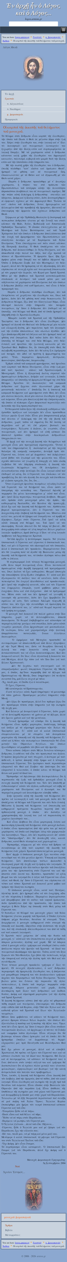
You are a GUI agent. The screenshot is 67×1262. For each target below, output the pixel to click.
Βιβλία (9, 1230)
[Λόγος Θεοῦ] (33, 80)
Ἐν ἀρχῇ (9, 93)
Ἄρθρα (5, 40)
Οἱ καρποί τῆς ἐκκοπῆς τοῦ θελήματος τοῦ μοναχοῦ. (31, 129)
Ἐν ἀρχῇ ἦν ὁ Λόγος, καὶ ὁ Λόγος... (34, 9)
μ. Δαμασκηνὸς (53, 37)
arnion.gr (41, 1256)
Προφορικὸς (11, 119)
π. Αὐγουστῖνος (15, 103)
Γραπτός (37, 37)
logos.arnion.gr (22, 37)
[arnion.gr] (33, 1194)
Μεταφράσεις (12, 1235)
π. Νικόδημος (14, 109)
